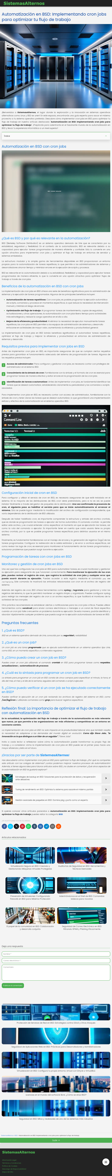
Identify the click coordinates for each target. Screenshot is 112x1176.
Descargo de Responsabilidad (14, 1169)
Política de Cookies (9, 1166)
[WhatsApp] (28, 826)
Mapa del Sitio (7, 1172)
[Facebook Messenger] (10, 826)
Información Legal (9, 1160)
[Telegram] (46, 826)
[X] (16, 826)
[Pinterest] (22, 826)
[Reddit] (58, 826)
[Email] (52, 826)
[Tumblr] (34, 826)
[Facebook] (4, 826)
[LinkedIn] (40, 826)
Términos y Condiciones (11, 1163)
